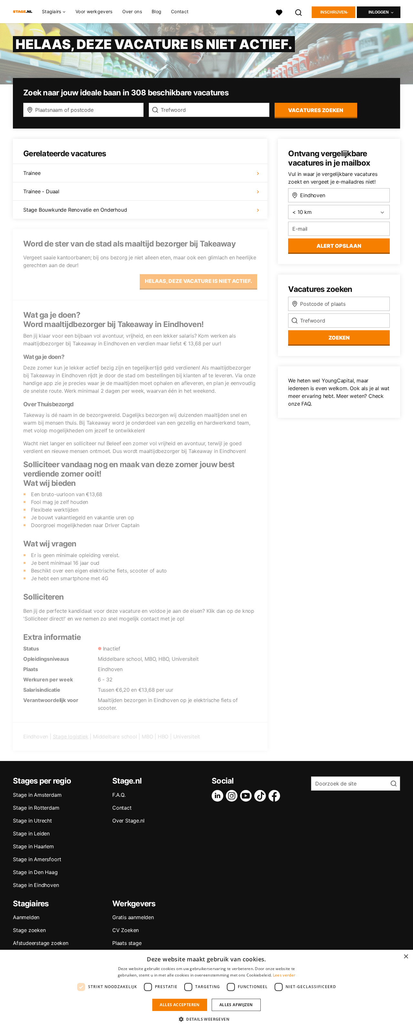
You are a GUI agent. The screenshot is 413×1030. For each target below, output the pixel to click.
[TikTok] (261, 796)
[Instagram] (233, 796)
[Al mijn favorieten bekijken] (279, 12)
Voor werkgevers (94, 11)
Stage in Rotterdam (36, 807)
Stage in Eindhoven (36, 885)
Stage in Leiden (31, 833)
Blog (156, 11)
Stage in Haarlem (33, 846)
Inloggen (378, 12)
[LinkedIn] (219, 796)
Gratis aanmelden (133, 917)
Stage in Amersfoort (37, 859)
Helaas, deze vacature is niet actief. (198, 281)
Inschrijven (333, 12)
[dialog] (206, 990)
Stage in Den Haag (35, 872)
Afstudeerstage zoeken (40, 943)
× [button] (405, 956)
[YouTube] (247, 796)
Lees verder (284, 975)
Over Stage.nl (128, 820)
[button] (206, 1019)
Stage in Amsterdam (37, 795)
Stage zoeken (29, 930)
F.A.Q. (119, 795)
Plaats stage (127, 943)
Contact (179, 11)
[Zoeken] (298, 12)
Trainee (32, 173)
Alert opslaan (339, 246)
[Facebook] (275, 796)
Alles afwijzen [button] (236, 1004)
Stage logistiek (70, 736)
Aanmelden (26, 917)
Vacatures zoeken (315, 110)
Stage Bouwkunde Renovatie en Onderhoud (75, 210)
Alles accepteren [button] (179, 1004)
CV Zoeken (125, 930)
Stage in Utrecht (32, 820)
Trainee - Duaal (41, 191)
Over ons (132, 11)
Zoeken (339, 337)
